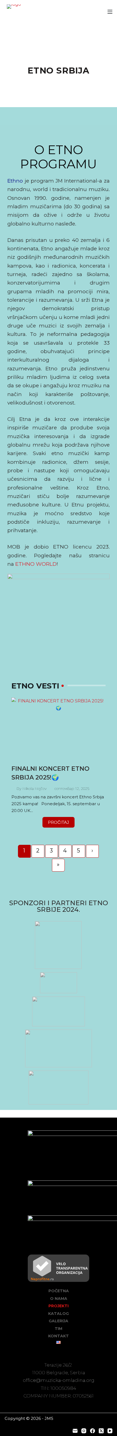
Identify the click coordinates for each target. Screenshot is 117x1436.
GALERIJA (58, 1320)
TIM (58, 1328)
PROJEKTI (58, 1305)
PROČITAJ (58, 822)
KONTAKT (58, 1336)
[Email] (75, 1430)
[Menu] (109, 11)
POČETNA (58, 1290)
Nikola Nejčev (35, 789)
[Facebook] (92, 1430)
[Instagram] (83, 1430)
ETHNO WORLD (36, 564)
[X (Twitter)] (101, 1430)
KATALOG (58, 1313)
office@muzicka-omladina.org (58, 1380)
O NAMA (58, 1298)
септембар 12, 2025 (71, 789)
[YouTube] (109, 1430)
